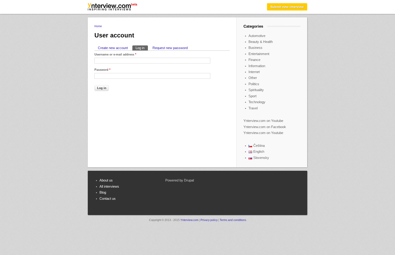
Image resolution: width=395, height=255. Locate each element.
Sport (252, 96)
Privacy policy (209, 220)
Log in (142, 48)
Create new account (113, 48)
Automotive (256, 36)
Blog (102, 192)
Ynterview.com (189, 220)
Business (255, 48)
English (258, 151)
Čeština (259, 145)
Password (102, 69)
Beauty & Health (260, 42)
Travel (253, 108)
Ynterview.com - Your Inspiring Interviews (112, 7)
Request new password (170, 48)
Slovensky (261, 158)
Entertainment (258, 54)
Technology (256, 102)
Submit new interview (287, 7)
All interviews (109, 186)
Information (256, 66)
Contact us (107, 198)
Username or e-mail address (115, 54)
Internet (254, 72)
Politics (253, 84)
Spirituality (256, 90)
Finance (254, 60)
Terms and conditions (233, 220)
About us (106, 180)
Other (252, 78)
